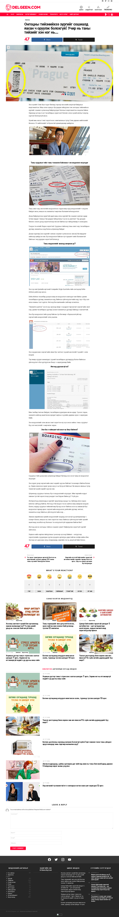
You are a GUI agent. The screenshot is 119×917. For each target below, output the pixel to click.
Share (8, 47)
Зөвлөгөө (19, 14)
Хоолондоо (19, 891)
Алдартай (89, 10)
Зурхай (19, 878)
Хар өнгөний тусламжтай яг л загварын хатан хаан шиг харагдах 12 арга (73, 786)
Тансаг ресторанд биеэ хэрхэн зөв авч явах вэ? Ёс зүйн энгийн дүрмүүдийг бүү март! (96, 658)
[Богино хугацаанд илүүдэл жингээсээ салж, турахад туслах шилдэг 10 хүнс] (59, 643)
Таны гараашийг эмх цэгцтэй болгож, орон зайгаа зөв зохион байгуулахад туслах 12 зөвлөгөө (58, 626)
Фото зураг (64, 14)
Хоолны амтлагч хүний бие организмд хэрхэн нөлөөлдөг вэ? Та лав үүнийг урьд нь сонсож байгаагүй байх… (22, 626)
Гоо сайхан (19, 873)
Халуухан (98, 10)
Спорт (19, 884)
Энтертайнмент (31, 14)
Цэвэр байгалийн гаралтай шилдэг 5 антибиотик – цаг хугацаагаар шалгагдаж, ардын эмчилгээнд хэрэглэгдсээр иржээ (101, 888)
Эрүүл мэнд (19, 620)
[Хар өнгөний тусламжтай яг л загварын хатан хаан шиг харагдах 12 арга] (23, 791)
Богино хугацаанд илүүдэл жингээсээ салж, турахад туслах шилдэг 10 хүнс (74, 698)
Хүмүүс (19, 893)
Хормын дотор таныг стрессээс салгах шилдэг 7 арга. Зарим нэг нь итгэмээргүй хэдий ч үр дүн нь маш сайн (23, 658)
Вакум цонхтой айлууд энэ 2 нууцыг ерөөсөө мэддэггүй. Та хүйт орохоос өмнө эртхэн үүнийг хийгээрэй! (102, 877)
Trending (108, 10)
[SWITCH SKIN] (105, 14)
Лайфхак (54, 620)
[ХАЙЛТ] (109, 14)
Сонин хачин (43, 14)
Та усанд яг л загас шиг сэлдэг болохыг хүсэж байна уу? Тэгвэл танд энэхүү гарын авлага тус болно (102, 898)
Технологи (53, 14)
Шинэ (81, 10)
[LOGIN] (112, 14)
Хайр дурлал (74, 14)
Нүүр (12, 14)
